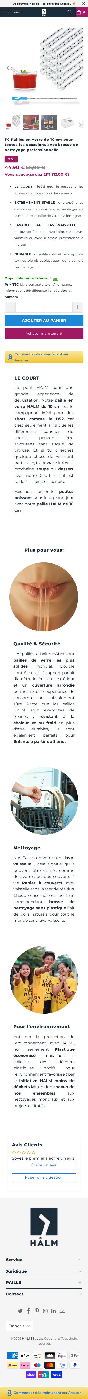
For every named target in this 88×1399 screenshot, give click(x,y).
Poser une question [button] (44, 1177)
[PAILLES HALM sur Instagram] (45, 1311)
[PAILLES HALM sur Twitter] (20, 1311)
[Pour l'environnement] (44, 980)
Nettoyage (27, 847)
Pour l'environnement (41, 1026)
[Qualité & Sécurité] (44, 597)
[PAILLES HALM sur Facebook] (28, 1311)
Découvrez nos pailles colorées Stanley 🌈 (44, 3)
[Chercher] (70, 12)
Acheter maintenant (44, 333)
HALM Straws (32, 1338)
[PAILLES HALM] (44, 12)
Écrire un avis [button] (44, 1165)
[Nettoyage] (44, 801)
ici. (70, 290)
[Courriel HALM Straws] (62, 1311)
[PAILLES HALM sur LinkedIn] (54, 1311)
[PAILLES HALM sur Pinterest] (37, 1311)
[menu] (2, 12)
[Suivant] (80, 67)
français (16, 1326)
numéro (11, 297)
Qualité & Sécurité (37, 643)
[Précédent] (8, 67)
